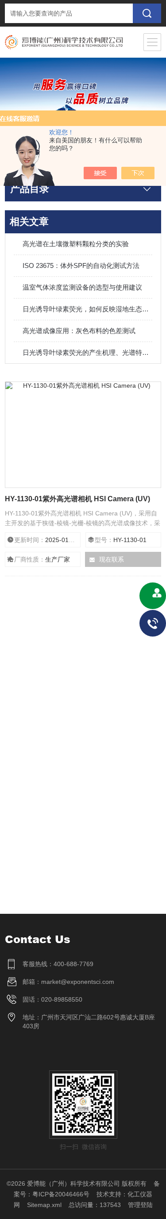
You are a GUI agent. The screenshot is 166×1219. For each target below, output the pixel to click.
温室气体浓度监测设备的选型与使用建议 (82, 287)
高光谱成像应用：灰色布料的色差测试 (79, 330)
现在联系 (111, 559)
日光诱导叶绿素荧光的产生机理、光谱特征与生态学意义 (87, 352)
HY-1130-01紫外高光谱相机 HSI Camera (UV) (77, 499)
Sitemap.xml (44, 1204)
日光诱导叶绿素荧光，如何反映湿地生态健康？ (87, 309)
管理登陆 (140, 1204)
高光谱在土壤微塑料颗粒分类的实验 (76, 244)
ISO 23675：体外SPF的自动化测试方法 (81, 265)
